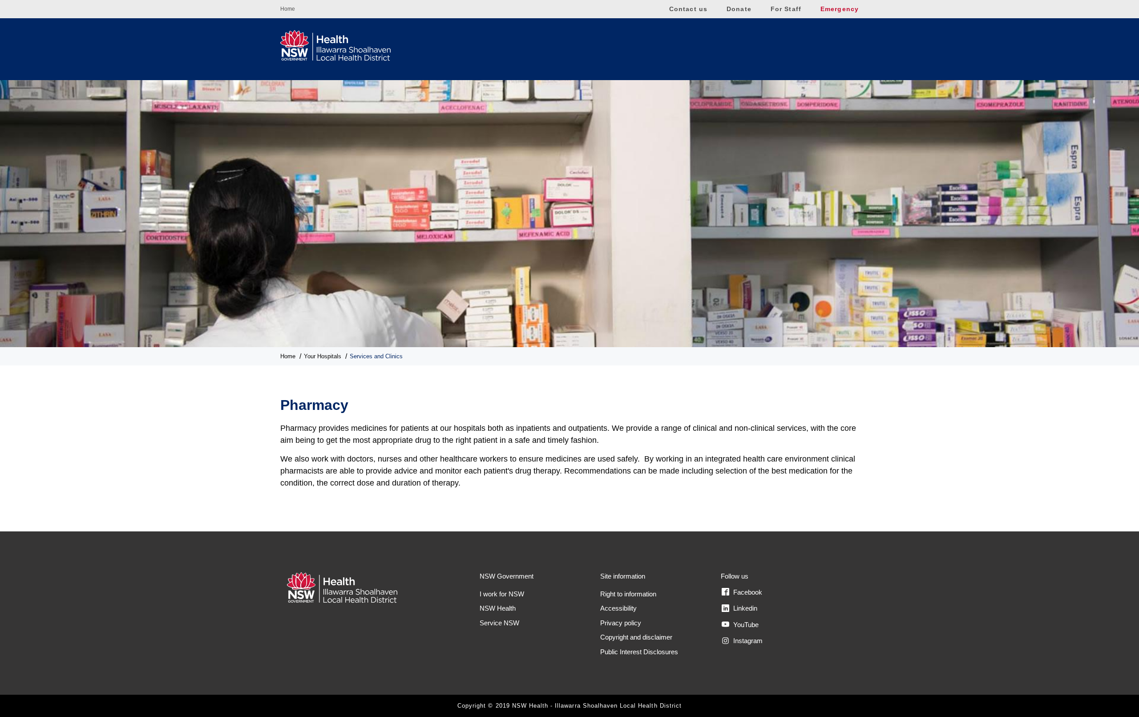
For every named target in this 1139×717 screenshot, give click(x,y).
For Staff (786, 8)
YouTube (745, 624)
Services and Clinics (376, 356)
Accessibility (618, 608)
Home (287, 9)
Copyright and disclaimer (636, 637)
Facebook (746, 592)
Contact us (688, 8)
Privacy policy (620, 623)
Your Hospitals (322, 356)
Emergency (839, 8)
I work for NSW (502, 594)
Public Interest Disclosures (639, 652)
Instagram (747, 640)
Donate (739, 8)
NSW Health (498, 608)
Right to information (628, 594)
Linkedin (744, 608)
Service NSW (499, 623)
